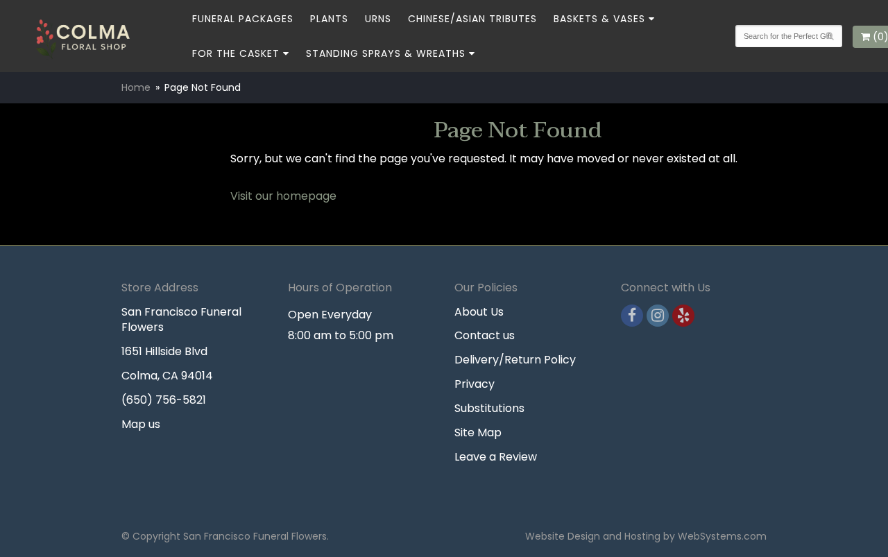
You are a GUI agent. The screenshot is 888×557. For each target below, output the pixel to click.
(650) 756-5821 (163, 400)
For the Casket (236, 53)
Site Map (478, 432)
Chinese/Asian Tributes (472, 19)
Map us (140, 424)
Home (136, 87)
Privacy (474, 384)
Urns (378, 19)
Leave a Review (495, 457)
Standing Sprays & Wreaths (386, 53)
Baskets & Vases (599, 19)
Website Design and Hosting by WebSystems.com (646, 536)
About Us (479, 312)
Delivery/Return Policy (515, 360)
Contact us (484, 335)
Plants (329, 19)
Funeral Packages (242, 19)
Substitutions (489, 408)
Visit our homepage (283, 196)
